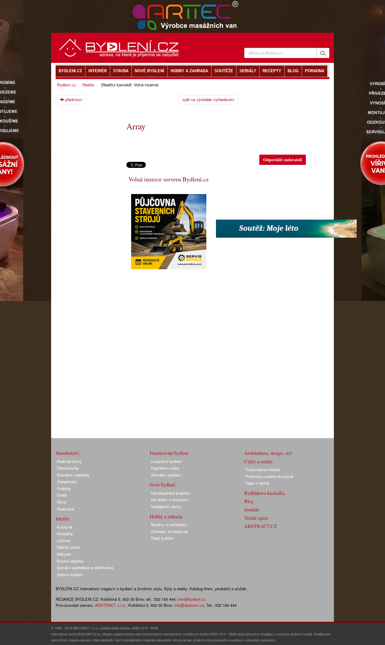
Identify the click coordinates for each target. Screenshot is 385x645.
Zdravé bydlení (70, 574)
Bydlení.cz (66, 85)
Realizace (65, 509)
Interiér (62, 518)
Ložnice (63, 540)
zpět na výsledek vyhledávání (208, 99)
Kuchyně (64, 527)
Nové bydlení (162, 484)
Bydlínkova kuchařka (264, 493)
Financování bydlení (169, 453)
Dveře (62, 495)
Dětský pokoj (68, 547)
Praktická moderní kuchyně (269, 476)
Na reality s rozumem (169, 499)
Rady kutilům (162, 538)
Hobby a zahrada (166, 516)
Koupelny (65, 533)
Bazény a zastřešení (169, 524)
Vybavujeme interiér (262, 469)
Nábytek (64, 554)
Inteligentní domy (166, 506)
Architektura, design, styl (268, 453)
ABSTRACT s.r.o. (110, 605)
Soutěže (251, 509)
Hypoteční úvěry (165, 468)
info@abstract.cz (189, 605)
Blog (249, 501)
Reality (88, 85)
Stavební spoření (166, 475)
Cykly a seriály (258, 461)
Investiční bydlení (166, 461)
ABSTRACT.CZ (260, 526)
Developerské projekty (170, 493)
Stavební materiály (73, 475)
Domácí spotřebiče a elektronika (85, 567)
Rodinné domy (69, 461)
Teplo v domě (257, 483)
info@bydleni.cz (192, 599)
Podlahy (64, 488)
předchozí (73, 99)
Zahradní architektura (169, 531)
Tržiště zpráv (256, 518)
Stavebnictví (67, 453)
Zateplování (67, 481)
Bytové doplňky (70, 561)
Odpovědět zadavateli (282, 159)
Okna (61, 502)
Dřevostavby (68, 468)
